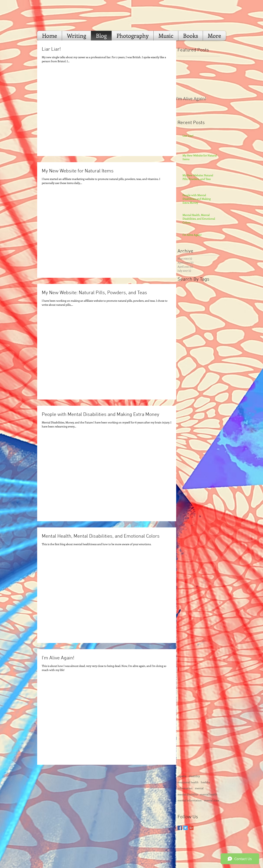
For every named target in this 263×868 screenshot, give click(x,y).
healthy (205, 782)
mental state (211, 800)
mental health (208, 794)
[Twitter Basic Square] (185, 828)
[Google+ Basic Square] (191, 828)
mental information (190, 800)
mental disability (188, 794)
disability (194, 776)
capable (182, 776)
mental (199, 788)
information (185, 788)
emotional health (188, 782)
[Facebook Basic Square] (180, 828)
